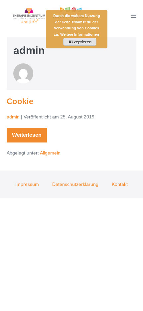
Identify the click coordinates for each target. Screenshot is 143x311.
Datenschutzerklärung (75, 184)
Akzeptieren (80, 42)
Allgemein (50, 153)
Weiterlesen (28, 136)
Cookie (20, 101)
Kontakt (120, 184)
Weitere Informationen (79, 34)
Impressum (27, 184)
